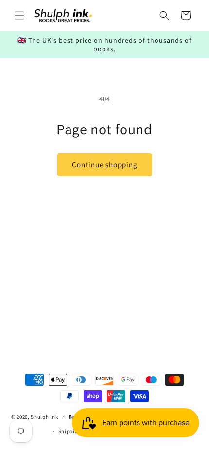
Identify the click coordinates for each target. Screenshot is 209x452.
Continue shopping (105, 164)
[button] (19, 15)
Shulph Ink (44, 416)
